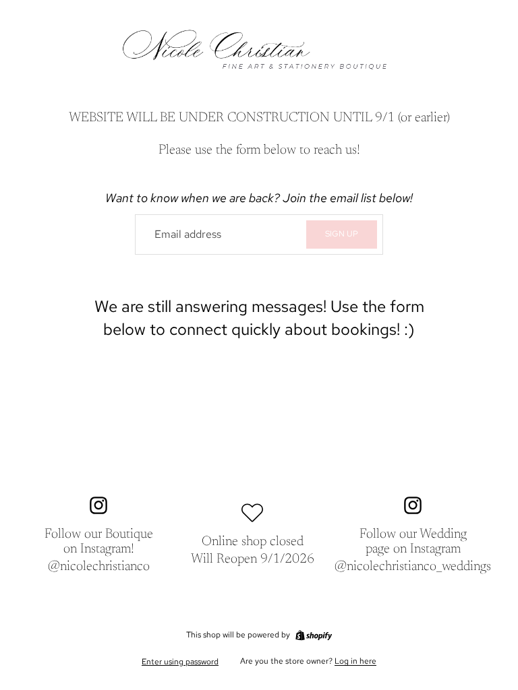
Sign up (341, 233)
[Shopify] (313, 635)
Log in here (355, 661)
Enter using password (180, 661)
